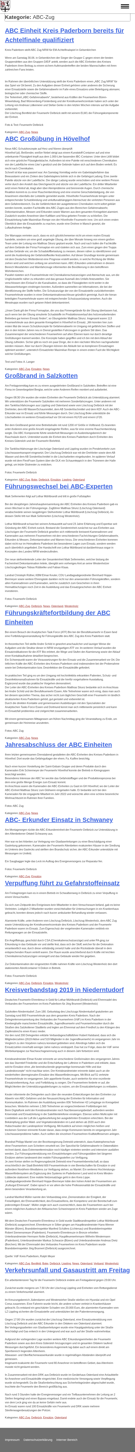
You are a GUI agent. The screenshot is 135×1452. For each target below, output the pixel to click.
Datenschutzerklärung (38, 1439)
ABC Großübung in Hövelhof (47, 138)
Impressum (12, 1439)
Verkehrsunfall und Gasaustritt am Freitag (67, 1270)
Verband (99, 1263)
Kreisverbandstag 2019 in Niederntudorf (64, 989)
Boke (34, 479)
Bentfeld (36, 1263)
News (34, 132)
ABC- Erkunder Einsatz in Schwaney (59, 819)
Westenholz (71, 606)
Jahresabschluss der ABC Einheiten (58, 744)
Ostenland (79, 479)
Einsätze (36, 369)
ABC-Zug (24, 132)
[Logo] (5, 6)
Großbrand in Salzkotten (41, 375)
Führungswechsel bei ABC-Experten (59, 486)
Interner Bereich (66, 1439)
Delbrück (44, 479)
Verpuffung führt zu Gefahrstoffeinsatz (62, 883)
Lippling (66, 479)
